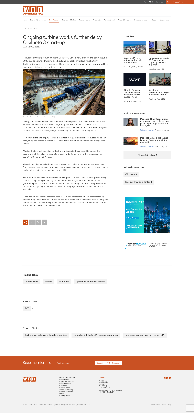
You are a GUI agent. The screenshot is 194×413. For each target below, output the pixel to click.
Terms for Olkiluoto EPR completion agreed (96, 335)
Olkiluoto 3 (131, 174)
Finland (48, 282)
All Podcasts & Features (146, 155)
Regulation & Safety (69, 20)
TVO (27, 308)
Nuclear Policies (84, 20)
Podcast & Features (66, 392)
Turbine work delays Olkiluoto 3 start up (46, 335)
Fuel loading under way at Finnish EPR (145, 335)
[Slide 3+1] (153, 237)
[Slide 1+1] (145, 237)
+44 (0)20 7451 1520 (106, 392)
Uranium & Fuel (109, 20)
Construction (31, 282)
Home (25, 20)
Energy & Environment (38, 20)
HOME (25, 28)
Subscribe (159, 2)
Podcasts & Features (141, 20)
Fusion (154, 20)
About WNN (148, 2)
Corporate (97, 20)
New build (64, 282)
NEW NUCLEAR (33, 28)
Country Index (165, 20)
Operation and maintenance (90, 282)
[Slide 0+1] (141, 237)
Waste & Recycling (124, 20)
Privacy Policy (155, 405)
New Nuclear (54, 20)
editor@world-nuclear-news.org (110, 390)
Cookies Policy (166, 405)
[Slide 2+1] (149, 237)
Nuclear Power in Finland (138, 182)
